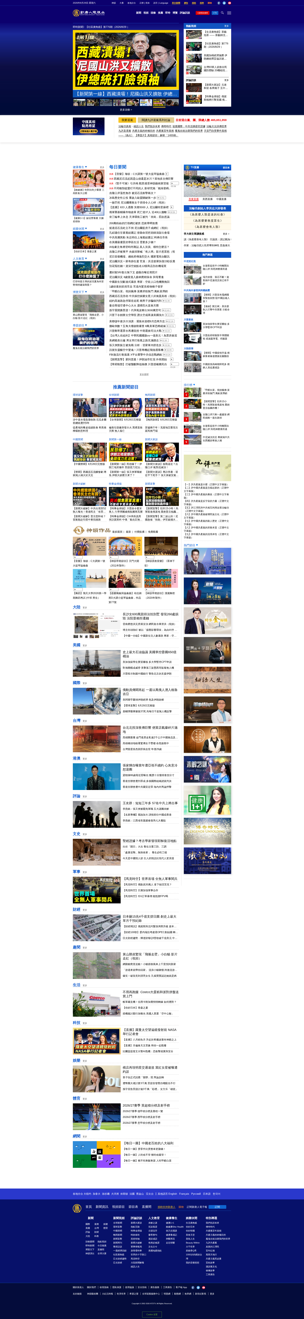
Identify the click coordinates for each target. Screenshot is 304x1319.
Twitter (224, 3)
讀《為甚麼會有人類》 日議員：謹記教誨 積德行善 (212, 239)
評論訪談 (185, 12)
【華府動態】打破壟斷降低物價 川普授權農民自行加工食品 (138, 364)
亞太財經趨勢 (120, 1258)
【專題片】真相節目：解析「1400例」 (156, 135)
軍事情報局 (136, 1246)
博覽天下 (78, 292)
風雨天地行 (211, 1254)
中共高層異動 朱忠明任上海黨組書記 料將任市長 (138, 237)
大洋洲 (115, 1193)
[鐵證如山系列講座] (207, 873)
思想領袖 (135, 1238)
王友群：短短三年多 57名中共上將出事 (150, 803)
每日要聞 (117, 167)
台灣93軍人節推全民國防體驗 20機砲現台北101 (216, 69)
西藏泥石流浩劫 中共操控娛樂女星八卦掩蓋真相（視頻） (143, 296)
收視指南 (104, 1287)
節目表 (226, 167)
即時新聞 (90, 1245)
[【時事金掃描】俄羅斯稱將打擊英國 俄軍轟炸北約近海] (194, 103)
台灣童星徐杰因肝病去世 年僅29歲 (142, 749)
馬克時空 (135, 1258)
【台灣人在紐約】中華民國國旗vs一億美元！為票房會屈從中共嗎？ (143, 336)
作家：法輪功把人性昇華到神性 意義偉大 (207, 245)
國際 (76, 683)
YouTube (229, 3)
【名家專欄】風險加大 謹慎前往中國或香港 (147, 814)
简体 (148, 3)
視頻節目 (118, 1206)
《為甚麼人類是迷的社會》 (208, 214)
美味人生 (190, 1238)
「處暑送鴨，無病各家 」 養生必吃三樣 (145, 852)
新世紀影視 (200, 1293)
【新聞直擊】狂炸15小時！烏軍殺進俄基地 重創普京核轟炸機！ (162, 511)
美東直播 (194, 199)
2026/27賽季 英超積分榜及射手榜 (146, 1105)
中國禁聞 (78, 439)
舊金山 (140, 1193)
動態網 (177, 1293)
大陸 (76, 607)
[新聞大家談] (207, 603)
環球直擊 (78, 394)
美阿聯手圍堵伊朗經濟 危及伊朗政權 (143, 699)
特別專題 (211, 1218)
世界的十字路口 (138, 1254)
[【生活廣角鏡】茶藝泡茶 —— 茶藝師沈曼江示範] (194, 38)
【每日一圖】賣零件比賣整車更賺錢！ (144, 1149)
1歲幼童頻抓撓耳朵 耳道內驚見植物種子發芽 (136, 286)
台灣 (76, 720)
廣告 (186, 3)
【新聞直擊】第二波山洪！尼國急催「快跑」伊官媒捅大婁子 (161, 519)
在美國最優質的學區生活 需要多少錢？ (132, 242)
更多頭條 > (126, 109)
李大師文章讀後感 (194, 233)
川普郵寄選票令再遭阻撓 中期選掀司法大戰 (135, 330)
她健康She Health (175, 1226)
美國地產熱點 (155, 1250)
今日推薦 (102, 1245)
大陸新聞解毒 (137, 1262)
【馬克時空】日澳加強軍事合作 (140, 890)
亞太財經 (117, 1262)
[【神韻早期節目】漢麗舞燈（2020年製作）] (161, 588)
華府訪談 (117, 1246)
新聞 (138, 12)
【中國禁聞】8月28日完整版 (89, 464)
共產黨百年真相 (165, 130)
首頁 (89, 1206)
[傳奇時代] (207, 843)
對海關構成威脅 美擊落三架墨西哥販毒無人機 (148, 667)
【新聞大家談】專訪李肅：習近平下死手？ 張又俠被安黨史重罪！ (162, 475)
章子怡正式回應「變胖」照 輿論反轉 (143, 1077)
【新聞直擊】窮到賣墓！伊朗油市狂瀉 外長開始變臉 (138, 359)
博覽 (175, 12)
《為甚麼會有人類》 (207, 226)
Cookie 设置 (152, 1314)
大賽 (122, 3)
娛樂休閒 (78, 228)
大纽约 (87, 1193)
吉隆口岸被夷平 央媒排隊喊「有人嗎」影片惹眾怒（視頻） (142, 252)
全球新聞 (114, 394)
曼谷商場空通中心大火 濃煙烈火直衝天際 (134, 305)
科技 (76, 1022)
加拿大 (96, 1193)
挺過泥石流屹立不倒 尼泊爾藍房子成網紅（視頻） (139, 228)
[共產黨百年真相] (207, 752)
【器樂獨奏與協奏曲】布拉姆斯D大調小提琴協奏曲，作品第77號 (125, 598)
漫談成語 (152, 1238)
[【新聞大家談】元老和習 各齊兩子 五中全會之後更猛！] (194, 91)
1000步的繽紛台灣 (194, 1256)
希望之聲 (134, 1293)
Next (176, 62)
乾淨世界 (121, 1293)
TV (215, 13)
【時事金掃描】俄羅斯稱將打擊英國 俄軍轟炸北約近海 (215, 98)
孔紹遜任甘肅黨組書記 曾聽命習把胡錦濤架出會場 (139, 232)
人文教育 (78, 258)
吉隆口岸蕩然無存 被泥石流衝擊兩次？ (132, 193)
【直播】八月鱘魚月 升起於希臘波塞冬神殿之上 (150, 1039)
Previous (77, 62)
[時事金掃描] (207, 633)
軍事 (76, 871)
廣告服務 (154, 1287)
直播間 (146, 1206)
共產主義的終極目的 (143, 130)
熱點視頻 (191, 26)
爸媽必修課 (153, 1242)
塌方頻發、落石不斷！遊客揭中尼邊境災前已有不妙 (216, 280)
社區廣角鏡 (118, 1254)
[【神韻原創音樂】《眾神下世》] (161, 556)
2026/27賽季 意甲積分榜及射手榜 (141, 1123)
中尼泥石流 (190, 261)
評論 (76, 796)
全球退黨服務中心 (151, 1293)
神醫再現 (170, 1238)
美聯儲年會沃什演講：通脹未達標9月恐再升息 (137, 321)
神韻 (114, 3)
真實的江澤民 (212, 1246)
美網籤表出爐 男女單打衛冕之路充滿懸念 (134, 340)
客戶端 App (181, 1287)
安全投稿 (142, 1287)
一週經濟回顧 (120, 1250)
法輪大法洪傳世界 (216, 126)
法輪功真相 (124, 126)
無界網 (188, 1293)
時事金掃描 (115, 483)
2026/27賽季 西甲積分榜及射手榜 (141, 1117)
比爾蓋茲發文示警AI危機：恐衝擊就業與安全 (148, 1051)
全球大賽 (102, 1253)
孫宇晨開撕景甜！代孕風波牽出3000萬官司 (135, 310)
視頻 (146, 12)
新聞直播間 (203, 13)
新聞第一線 (115, 439)
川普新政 (188, 319)
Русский (196, 1193)
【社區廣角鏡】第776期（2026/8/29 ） (216, 45)
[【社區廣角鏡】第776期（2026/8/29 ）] (194, 50)
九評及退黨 (124, 130)
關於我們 (91, 1287)
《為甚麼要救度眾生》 (207, 220)
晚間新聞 (150, 394)
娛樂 (76, 1060)
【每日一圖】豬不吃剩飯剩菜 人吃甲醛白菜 (147, 1160)
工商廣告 (210, 1274)
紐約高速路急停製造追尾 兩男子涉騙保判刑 (135, 300)
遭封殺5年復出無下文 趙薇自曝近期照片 (133, 272)
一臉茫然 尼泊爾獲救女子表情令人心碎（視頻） (138, 202)
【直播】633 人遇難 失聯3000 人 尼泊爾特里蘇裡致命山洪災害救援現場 (139, 207)
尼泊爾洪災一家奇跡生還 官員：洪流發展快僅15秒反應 (142, 261)
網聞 (76, 1136)
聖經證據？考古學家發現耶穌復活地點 (150, 841)
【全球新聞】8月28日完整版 (125, 419)
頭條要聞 (90, 1241)
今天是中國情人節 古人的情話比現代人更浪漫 (148, 858)
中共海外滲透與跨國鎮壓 (197, 290)
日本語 (207, 1193)
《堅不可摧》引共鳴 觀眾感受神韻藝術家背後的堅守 (141, 183)
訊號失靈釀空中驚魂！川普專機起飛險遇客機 (136, 349)
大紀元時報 (107, 1293)
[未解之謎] (207, 781)
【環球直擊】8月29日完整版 (139, 705)
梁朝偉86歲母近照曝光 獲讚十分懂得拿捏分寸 (148, 775)
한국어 (216, 1193)
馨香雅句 (152, 1235)
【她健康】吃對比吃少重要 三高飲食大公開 (88, 191)
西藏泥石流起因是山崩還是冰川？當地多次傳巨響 (143, 178)
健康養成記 (171, 1235)
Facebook (218, 3)
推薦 (160, 12)
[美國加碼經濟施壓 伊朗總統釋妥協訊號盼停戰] (194, 61)
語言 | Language (160, 3)
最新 (128, 531)
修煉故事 (210, 1270)
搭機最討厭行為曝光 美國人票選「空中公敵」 (148, 1013)
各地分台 (131, 3)
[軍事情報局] (207, 722)
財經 (76, 909)
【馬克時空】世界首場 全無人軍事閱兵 (150, 878)
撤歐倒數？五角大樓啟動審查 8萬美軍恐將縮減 (137, 326)
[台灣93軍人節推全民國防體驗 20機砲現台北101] (194, 73)
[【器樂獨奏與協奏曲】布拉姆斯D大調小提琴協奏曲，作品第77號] (125, 588)
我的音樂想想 (192, 1262)
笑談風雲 (152, 1226)
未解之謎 (152, 1223)
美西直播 (208, 199)
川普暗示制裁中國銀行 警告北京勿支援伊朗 (147, 673)
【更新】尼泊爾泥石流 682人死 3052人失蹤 (126, 93)
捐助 (194, 3)
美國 (76, 645)
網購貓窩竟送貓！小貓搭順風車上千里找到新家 (149, 964)
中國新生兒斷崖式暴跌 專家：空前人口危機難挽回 (139, 281)
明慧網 (167, 1293)
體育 (76, 1098)
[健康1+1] (207, 813)
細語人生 (139, 126)
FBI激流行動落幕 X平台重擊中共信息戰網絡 (135, 354)
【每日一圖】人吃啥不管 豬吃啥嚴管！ (144, 1154)
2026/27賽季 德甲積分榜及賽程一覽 (143, 1111)
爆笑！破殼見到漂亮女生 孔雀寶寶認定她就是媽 (150, 975)
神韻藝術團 (92, 1293)
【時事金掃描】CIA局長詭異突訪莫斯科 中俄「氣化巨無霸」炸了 (125, 519)
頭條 (153, 12)
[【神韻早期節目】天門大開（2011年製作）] (125, 556)
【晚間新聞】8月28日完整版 (161, 419)
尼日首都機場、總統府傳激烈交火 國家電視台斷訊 (139, 256)
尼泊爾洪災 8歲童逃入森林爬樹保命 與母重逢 (136, 277)
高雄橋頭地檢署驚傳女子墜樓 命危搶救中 (146, 743)
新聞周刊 (117, 1242)
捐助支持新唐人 (166, 1207)
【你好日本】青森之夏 (135, 1007)
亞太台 (150, 1193)
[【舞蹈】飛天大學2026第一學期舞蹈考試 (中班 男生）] (89, 588)
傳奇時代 (166, 126)
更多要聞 (144, 374)
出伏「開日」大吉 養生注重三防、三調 (144, 846)
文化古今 (152, 1246)
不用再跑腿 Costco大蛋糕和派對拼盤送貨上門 (112, 27)
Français (184, 1193)
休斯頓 (124, 1193)
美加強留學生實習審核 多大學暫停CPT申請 (147, 662)
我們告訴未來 (152, 126)
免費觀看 (153, 531)
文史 (76, 834)
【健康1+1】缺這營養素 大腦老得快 (88, 220)
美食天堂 (190, 1235)
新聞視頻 (119, 1218)
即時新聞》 (79, 27)
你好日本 (190, 1226)
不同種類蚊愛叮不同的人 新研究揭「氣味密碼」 (142, 188)
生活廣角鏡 (191, 1223)
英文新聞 (176, 3)
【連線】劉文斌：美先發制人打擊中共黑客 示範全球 (216, 309)
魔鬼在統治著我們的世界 (189, 130)
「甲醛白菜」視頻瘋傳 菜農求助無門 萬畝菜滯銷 (138, 291)
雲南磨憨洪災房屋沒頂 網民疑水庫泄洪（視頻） (150, 624)
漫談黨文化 (211, 1266)
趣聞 (76, 947)
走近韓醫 (170, 1242)
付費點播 (139, 531)
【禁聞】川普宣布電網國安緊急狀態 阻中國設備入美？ (216, 298)
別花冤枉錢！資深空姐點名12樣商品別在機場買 (137, 266)
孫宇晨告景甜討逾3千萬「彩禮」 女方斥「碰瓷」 (150, 1089)
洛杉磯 (106, 1193)
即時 (167, 12)
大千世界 (190, 1246)
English (172, 1193)
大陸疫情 (188, 348)
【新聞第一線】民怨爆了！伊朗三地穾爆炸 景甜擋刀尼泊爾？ (125, 467)
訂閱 (217, 1207)
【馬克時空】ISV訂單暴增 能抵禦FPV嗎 (145, 896)
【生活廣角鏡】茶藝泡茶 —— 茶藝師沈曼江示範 (216, 33)
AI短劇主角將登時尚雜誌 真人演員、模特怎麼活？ (139, 246)
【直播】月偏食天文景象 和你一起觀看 (144, 1045)
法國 (132, 1193)
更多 (226, 26)
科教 (96, 1236)
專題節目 (78, 325)
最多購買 (117, 531)
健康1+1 (170, 1223)
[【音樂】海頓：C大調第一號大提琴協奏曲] (89, 556)
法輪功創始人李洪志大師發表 (207, 208)
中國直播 (221, 199)
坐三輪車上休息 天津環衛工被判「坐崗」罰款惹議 (139, 216)
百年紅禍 (210, 1250)
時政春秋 (135, 1235)
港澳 (76, 758)
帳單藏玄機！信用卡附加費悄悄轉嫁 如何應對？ (150, 1002)
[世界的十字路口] (207, 662)
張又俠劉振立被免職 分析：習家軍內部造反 (135, 345)
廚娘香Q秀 (191, 1250)
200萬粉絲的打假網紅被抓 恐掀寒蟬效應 (133, 223)
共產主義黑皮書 (213, 1258)
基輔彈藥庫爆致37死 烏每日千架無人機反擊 (147, 711)
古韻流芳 (152, 1230)
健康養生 (78, 167)
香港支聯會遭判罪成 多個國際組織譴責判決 (147, 781)
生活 (76, 985)
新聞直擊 (150, 483)
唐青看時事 (136, 1250)
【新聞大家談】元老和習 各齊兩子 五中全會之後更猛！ (216, 86)
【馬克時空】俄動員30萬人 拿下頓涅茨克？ (147, 884)
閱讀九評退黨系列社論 (156, 120)
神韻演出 (90, 1253)
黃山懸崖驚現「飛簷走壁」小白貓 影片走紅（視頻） (88, 316)
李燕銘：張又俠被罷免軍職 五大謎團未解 (146, 809)
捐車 (202, 3)
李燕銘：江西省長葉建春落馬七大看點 (144, 820)
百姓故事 (210, 1262)
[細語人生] (207, 692)
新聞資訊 (102, 1206)
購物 (210, 3)
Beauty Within (193, 1242)
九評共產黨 (211, 1242)
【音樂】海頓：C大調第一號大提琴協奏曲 (139, 173)
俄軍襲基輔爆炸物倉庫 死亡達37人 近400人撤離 (138, 212)
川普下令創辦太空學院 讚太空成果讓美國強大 (136, 315)
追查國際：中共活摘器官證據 (188, 126)
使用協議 (129, 1287)
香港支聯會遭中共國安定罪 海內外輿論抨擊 (147, 787)
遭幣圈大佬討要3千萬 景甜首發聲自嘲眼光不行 (149, 1083)
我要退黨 (127, 120)
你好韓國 (190, 1230)
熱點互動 (135, 1226)
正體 (141, 3)
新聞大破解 (79, 483)
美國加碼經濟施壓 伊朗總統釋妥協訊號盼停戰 (215, 57)
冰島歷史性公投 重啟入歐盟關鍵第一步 (132, 197)
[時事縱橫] (207, 573)
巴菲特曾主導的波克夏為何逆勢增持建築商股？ (88, 283)
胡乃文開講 (171, 1230)
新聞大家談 (151, 439)
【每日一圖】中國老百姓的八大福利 (148, 1143)
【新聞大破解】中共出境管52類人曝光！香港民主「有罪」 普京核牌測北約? (89, 511)
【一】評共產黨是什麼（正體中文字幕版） (206, 484)
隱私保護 (116, 1287)
